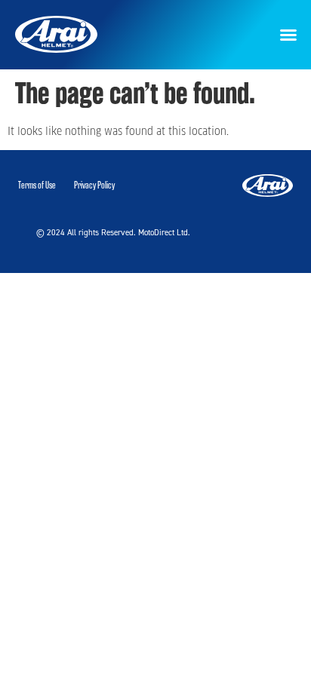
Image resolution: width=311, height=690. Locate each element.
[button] (288, 34)
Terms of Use (37, 185)
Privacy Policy (94, 185)
